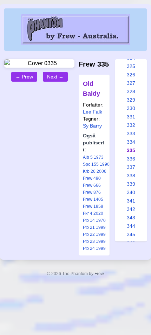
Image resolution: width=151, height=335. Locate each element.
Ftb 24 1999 (94, 248)
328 (131, 91)
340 (131, 192)
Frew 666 (92, 185)
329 (131, 100)
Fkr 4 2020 (93, 213)
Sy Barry (92, 126)
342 (131, 209)
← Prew (24, 77)
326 (131, 74)
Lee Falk (92, 112)
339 (131, 184)
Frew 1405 (93, 199)
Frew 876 (92, 192)
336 (131, 159)
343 (131, 217)
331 (131, 116)
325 (131, 66)
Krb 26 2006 (94, 171)
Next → (55, 77)
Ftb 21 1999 (94, 227)
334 (131, 142)
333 (131, 133)
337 (131, 167)
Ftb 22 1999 (94, 234)
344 (131, 226)
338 (131, 175)
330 (131, 108)
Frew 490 (92, 178)
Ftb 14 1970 (94, 220)
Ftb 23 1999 (94, 241)
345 (131, 234)
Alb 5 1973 (93, 157)
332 (131, 125)
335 (131, 150)
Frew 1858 (93, 206)
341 (131, 201)
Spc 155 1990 (96, 164)
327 (131, 83)
